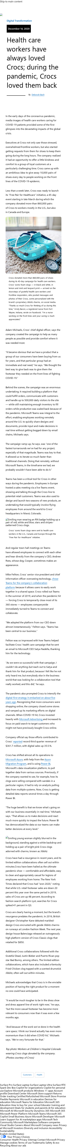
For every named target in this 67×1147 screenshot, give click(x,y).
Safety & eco (52, 1142)
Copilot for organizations (29, 1087)
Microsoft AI (6, 1110)
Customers (27, 1074)
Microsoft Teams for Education (27, 1102)
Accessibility (55, 1128)
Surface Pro (6, 1084)
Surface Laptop (21, 1084)
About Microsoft (32, 1125)
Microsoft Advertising (31, 719)
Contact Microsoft (47, 1139)
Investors (18, 1128)
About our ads (18, 1145)
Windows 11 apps (43, 1090)
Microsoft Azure (14, 759)
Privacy (61, 1139)
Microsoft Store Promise (53, 1096)
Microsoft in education (32, 1099)
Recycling (5, 1145)
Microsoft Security (23, 1110)
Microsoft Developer (43, 1116)
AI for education (56, 1107)
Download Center (17, 1093)
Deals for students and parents (31, 1107)
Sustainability (7, 1130)
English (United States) (12, 1133)
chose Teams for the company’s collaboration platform (32, 583)
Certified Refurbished (27, 1096)
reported (17, 741)
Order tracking (8, 1096)
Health (39, 1074)
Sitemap (32, 1139)
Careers (19, 1125)
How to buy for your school (26, 1105)
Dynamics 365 (41, 1110)
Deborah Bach (38, 94)
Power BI (45, 763)
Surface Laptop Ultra (41, 1084)
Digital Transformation (19, 20)
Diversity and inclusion (36, 1128)
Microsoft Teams (37, 1113)
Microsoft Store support (40, 1093)
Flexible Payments (9, 1099)
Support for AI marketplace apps (24, 1119)
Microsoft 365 (57, 1110)
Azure (28, 1116)
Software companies (49, 1122)
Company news (50, 1125)
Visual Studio (7, 1125)
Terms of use (25, 1142)
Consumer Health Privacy (13, 1139)
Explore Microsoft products (18, 1090)
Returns (57, 1093)
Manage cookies (8, 1142)
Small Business (16, 1116)
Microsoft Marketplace (25, 1122)
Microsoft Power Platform (14, 1113)
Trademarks (38, 1142)
